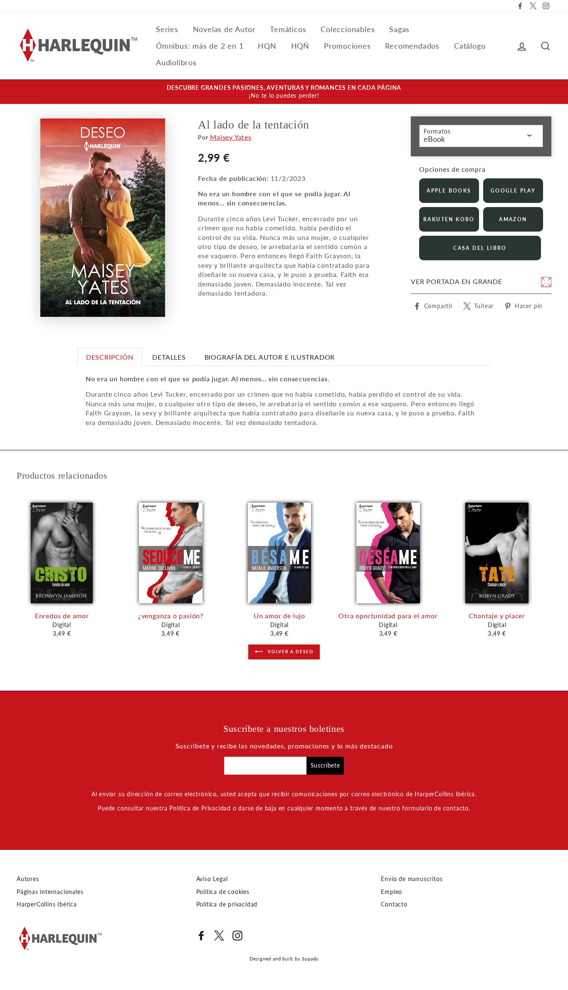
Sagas (399, 29)
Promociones (347, 45)
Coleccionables (348, 29)
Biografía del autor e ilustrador (270, 357)
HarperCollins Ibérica (47, 904)
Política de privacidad (227, 904)
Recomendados (412, 45)
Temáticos (288, 29)
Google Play (513, 191)
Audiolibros (176, 62)
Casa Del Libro (480, 248)
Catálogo (469, 45)
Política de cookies (222, 892)
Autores (28, 879)
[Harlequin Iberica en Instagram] (237, 936)
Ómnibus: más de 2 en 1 (200, 45)
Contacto (394, 904)
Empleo (391, 892)
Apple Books (449, 191)
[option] (284, 92)
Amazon (513, 219)
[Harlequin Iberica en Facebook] (201, 936)
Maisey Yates (231, 137)
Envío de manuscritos (411, 879)
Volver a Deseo (290, 651)
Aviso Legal (212, 879)
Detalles (168, 357)
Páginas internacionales (50, 892)
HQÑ (300, 45)
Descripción (109, 357)
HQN (267, 45)
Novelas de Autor (224, 29)
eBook (434, 139)
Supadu (310, 958)
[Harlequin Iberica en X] (219, 936)
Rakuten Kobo (449, 219)
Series (167, 29)
